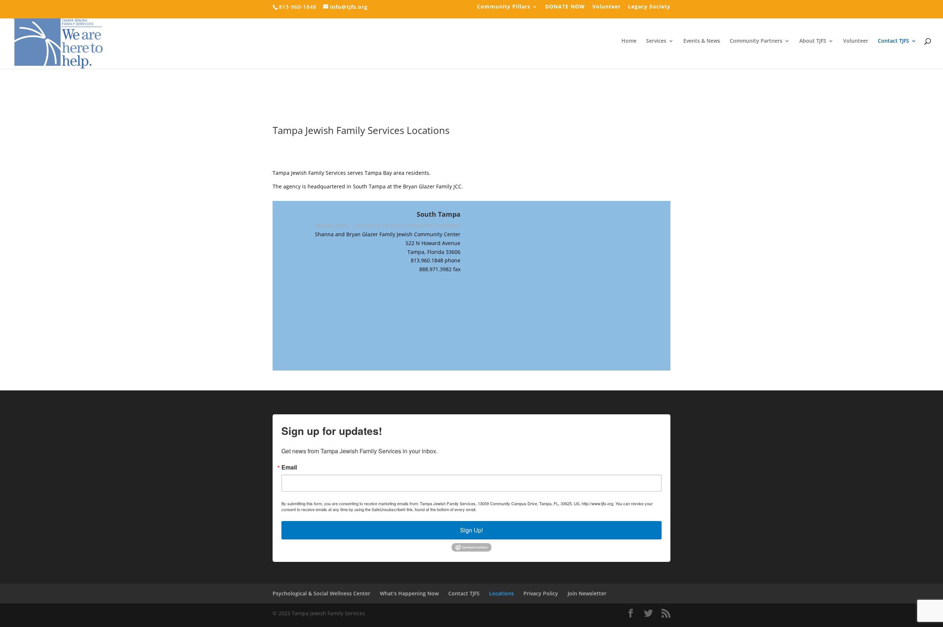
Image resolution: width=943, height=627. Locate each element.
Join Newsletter (587, 593)
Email (289, 467)
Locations (501, 593)
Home (629, 41)
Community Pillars (503, 7)
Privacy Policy (540, 593)
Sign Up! (471, 530)
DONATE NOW (565, 7)
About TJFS (812, 41)
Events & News (701, 41)
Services (656, 41)
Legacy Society (649, 7)
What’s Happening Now (409, 593)
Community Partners (756, 41)
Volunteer (606, 7)
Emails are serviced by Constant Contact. (514, 509)
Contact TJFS (893, 41)
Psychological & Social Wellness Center (321, 593)
